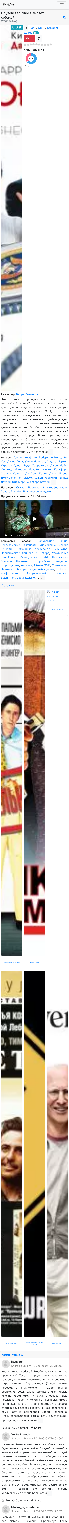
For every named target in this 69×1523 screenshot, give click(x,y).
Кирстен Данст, (12, 465)
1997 (32, 27)
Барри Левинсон (27, 394)
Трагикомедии (10, 545)
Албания (26, 565)
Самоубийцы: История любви (34, 1344)
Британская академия (37, 491)
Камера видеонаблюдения (35, 569)
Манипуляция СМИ (34, 557)
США (41, 27)
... (51, 452)
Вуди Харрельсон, (37, 465)
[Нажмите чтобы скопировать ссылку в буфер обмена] (64, 17)
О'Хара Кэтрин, (40, 482)
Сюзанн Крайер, (13, 473)
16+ (36, 33)
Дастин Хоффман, (26, 457)
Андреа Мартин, (57, 461)
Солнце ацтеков (57, 609)
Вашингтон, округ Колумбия (19, 577)
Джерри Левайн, (29, 469)
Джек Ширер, (58, 473)
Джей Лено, (9, 477)
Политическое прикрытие (19, 553)
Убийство (61, 549)
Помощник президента (33, 549)
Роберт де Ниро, (51, 457)
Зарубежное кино (52, 541)
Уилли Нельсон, (36, 461)
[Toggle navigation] (61, 4)
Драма (28, 32)
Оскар (20, 487)
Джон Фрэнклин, (46, 477)
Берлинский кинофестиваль (47, 487)
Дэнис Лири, (16, 461)
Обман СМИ (42, 565)
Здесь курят (34, 962)
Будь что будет (57, 1343)
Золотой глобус (11, 491)
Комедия (53, 27)
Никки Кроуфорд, (55, 469)
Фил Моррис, (21, 482)
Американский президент (47, 573)
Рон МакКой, (26, 477)
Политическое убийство (33, 561)
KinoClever (9, 4)
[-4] (39, 38)
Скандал (30, 545)
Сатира (44, 553)
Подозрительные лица (12, 962)
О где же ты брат (12, 1343)
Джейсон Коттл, (37, 473)
